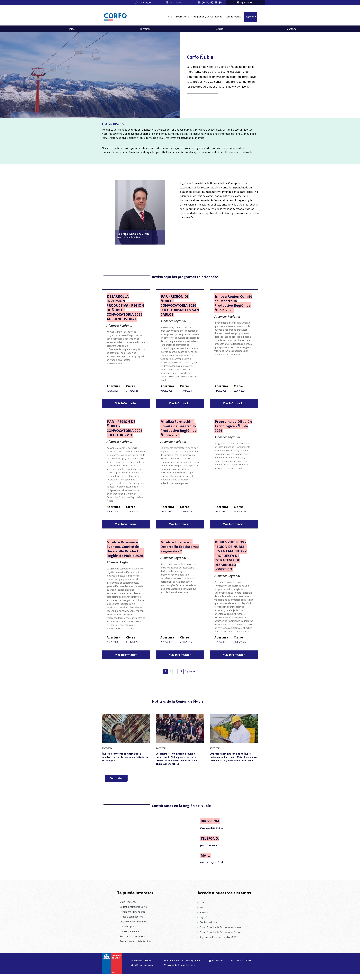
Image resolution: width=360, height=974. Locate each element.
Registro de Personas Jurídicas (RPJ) (218, 937)
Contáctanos (175, 2)
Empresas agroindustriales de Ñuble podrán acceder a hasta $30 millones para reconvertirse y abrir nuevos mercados (233, 757)
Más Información (126, 403)
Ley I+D (204, 917)
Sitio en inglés (144, 2)
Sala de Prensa (233, 16)
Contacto (292, 28)
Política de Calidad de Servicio (135, 941)
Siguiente (190, 671)
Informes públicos (129, 926)
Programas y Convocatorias (207, 16)
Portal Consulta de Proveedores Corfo (220, 932)
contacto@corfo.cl (242, 960)
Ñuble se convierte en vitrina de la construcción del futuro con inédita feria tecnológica (125, 757)
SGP (202, 902)
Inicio (169, 16)
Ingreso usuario (247, 2)
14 (180, 671)
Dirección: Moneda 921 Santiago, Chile (182, 960)
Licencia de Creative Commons (181, 965)
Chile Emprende (128, 901)
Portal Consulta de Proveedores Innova (220, 927)
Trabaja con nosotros (131, 916)
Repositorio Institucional (133, 936)
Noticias (218, 28)
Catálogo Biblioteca (130, 931)
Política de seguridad (143, 965)
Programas (144, 28)
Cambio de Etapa (208, 922)
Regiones (250, 16)
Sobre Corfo (182, 16)
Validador (205, 912)
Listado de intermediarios (133, 921)
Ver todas (116, 778)
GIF (201, 907)
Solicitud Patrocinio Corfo (133, 906)
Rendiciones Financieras (132, 911)
